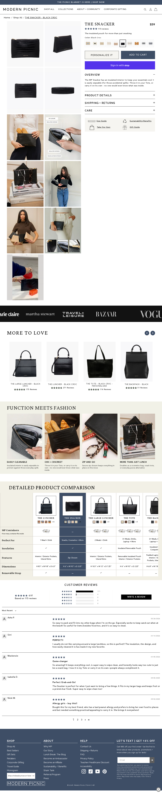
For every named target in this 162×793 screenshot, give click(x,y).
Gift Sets (11, 754)
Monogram (12, 770)
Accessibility (86, 766)
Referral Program (52, 774)
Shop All (18, 17)
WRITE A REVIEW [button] (136, 597)
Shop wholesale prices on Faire (19, 776)
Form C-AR (90, 785)
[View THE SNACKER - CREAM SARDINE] (65, 522)
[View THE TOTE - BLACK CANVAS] (129, 522)
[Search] (145, 9)
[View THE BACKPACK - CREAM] (156, 522)
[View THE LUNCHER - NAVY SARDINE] (42, 522)
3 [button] (81, 720)
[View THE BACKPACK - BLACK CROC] (152, 522)
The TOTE (129, 518)
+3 (108, 522)
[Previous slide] (147, 333)
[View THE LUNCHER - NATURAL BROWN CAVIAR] (39, 522)
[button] (49, 9)
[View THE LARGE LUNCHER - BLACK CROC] (97, 522)
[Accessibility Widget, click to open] (158, 789)
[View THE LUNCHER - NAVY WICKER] (49, 522)
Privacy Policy (87, 758)
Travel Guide (13, 766)
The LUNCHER (46, 518)
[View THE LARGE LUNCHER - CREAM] (101, 522)
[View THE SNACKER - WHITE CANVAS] (76, 522)
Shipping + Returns (89, 750)
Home (7, 17)
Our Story (48, 750)
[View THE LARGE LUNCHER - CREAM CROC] (94, 522)
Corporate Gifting (15, 762)
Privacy (119, 778)
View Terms (145, 776)
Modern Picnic (79, 785)
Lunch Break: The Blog (55, 754)
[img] (59, 619)
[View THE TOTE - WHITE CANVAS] (122, 522)
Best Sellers (13, 750)
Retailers (11, 758)
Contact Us (85, 746)
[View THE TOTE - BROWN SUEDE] (126, 522)
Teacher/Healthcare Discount (94, 762)
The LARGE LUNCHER (101, 518)
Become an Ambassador (55, 758)
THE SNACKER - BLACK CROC (41, 17)
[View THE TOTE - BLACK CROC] (133, 522)
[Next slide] (152, 333)
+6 (53, 522)
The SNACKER (73, 518)
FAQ (82, 754)
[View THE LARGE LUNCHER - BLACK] (104, 522)
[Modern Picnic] (26, 783)
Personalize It (102, 55)
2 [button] (77, 720)
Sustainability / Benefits (55, 766)
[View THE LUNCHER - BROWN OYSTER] (46, 522)
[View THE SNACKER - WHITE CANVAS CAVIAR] (69, 522)
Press (46, 778)
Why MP (48, 746)
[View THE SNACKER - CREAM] (72, 522)
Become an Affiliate (53, 762)
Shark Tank (49, 770)
